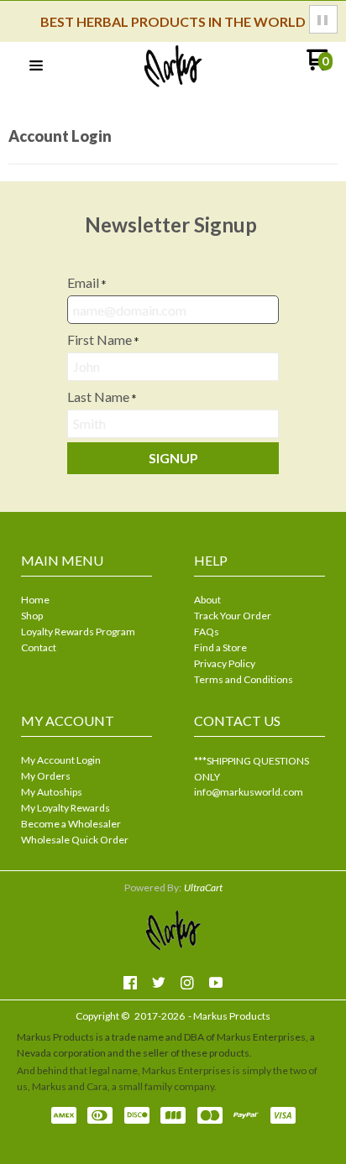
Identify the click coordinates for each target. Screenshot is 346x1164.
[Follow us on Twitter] (158, 982)
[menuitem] (86, 601)
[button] (323, 19)
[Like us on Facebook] (130, 982)
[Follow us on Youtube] (216, 982)
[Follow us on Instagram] (187, 982)
